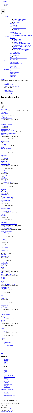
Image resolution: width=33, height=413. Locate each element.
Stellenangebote (14, 62)
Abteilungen (7, 359)
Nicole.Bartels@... (5, 129)
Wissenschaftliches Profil (19, 19)
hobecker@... (4, 214)
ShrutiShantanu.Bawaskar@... (8, 133)
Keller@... (3, 239)
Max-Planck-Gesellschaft (19, 28)
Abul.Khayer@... (5, 247)
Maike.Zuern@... (5, 222)
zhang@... (3, 338)
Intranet (6, 379)
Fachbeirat (16, 29)
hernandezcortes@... (6, 200)
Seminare (12, 70)
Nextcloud (6, 382)
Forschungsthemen (15, 55)
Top (2, 353)
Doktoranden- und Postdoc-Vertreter (22, 35)
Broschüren (13, 75)
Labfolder (6, 381)
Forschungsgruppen (15, 53)
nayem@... (3, 277)
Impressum (6, 393)
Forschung (6, 36)
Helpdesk (6, 378)
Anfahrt (15, 25)
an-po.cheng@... (5, 170)
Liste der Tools (14, 59)
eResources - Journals (9, 377)
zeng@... (3, 328)
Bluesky (6, 370)
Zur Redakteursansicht (6, 411)
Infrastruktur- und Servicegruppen (22, 45)
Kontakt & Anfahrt (8, 375)
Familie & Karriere (15, 68)
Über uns (6, 16)
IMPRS (6, 361)
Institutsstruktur (8, 90)
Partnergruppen (17, 48)
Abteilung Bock (17, 39)
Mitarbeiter (13, 32)
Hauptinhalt (4, 1)
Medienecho (13, 73)
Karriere (6, 60)
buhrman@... (4, 161)
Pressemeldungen (14, 72)
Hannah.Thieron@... (6, 314)
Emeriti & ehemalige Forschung (21, 49)
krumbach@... (4, 263)
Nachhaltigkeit (17, 22)
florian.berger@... (5, 141)
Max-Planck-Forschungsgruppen (21, 43)
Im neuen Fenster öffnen (7, 408)
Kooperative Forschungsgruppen (21, 46)
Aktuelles (6, 69)
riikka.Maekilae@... (6, 273)
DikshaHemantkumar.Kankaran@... (10, 226)
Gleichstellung (17, 33)
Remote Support (8, 384)
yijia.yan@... (4, 320)
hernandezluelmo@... (6, 208)
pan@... (3, 281)
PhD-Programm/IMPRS (16, 63)
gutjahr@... (3, 189)
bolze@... (3, 147)
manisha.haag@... (5, 194)
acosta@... (3, 112)
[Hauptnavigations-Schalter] (3, 11)
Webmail (6, 385)
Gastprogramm (14, 66)
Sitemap (6, 392)
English (6, 4)
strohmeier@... (4, 305)
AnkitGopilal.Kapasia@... (7, 231)
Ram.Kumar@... (5, 287)
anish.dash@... (4, 180)
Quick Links (4, 356)
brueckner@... (4, 155)
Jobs (5, 362)
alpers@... (3, 116)
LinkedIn (6, 371)
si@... (2, 295)
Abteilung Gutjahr (18, 40)
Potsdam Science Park (19, 21)
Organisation (13, 26)
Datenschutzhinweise (9, 395)
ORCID (9, 250)
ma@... (2, 267)
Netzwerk (15, 31)
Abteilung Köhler (17, 42)
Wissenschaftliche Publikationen (18, 58)
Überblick (12, 38)
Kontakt (12, 23)
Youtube (6, 373)
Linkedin (3, 250)
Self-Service (7, 387)
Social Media (4, 367)
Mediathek (13, 76)
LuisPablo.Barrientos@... (7, 124)
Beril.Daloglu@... (5, 175)
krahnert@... (4, 254)
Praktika (15, 65)
